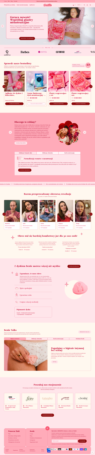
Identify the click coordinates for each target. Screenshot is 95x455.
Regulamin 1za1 (34, 442)
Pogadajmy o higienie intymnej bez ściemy (67, 349)
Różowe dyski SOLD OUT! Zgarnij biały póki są (47, 1)
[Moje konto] (87, 5)
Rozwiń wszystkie (47, 415)
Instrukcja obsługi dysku (14, 435)
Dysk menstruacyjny (22, 5)
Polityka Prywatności (22, 450)
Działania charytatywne (36, 438)
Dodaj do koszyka (14, 103)
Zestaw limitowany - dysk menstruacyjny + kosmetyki (35, 95)
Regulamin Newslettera (32, 450)
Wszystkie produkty (9, 5)
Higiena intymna (15, 338)
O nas (5, 1)
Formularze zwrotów (13, 440)
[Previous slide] (2, 26)
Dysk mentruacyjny (69, 153)
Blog (12, 1)
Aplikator (32, 5)
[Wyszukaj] (84, 5)
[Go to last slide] (4, 86)
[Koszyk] (90, 5)
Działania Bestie (80, 338)
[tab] (44, 42)
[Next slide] (92, 26)
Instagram (32, 440)
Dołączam (82, 441)
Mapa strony (42, 450)
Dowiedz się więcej (25, 170)
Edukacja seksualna (47, 153)
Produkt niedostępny (36, 103)
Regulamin (15, 450)
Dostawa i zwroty (12, 438)
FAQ (9, 1)
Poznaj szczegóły (74, 266)
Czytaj (54, 361)
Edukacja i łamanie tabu (25, 153)
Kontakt (15, 1)
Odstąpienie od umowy (14, 442)
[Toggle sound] (12, 211)
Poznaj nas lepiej (21, 143)
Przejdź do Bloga (84, 331)
